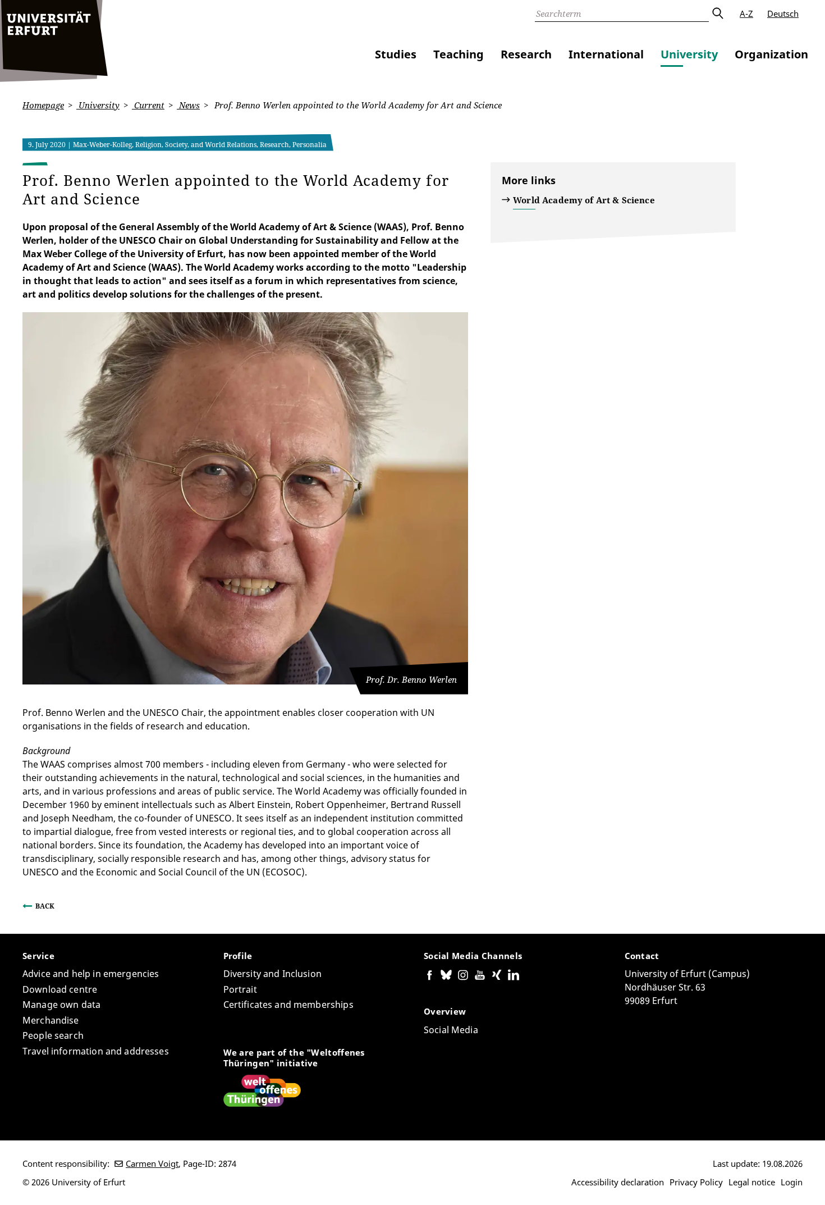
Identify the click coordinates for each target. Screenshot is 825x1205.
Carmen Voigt (152, 1163)
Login (792, 1182)
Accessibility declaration (617, 1182)
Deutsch (783, 13)
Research (526, 54)
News (188, 105)
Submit (717, 13)
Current (148, 105)
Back (44, 906)
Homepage (43, 105)
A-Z (746, 13)
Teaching (458, 54)
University (689, 54)
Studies (395, 54)
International (606, 54)
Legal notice (751, 1182)
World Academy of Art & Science (584, 200)
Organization (771, 54)
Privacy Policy (696, 1182)
